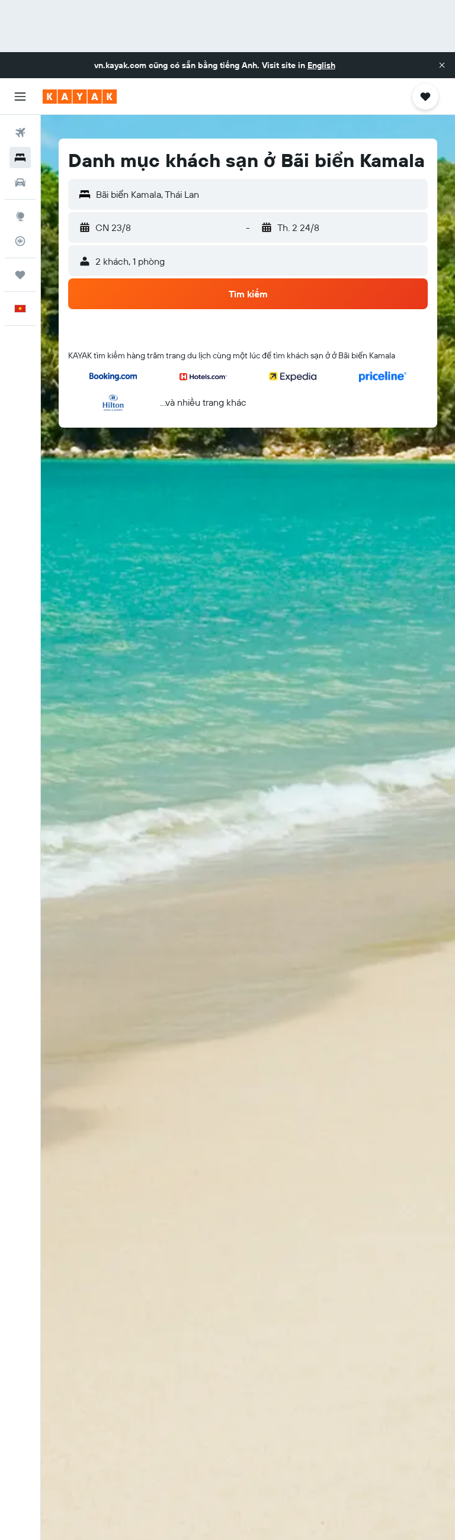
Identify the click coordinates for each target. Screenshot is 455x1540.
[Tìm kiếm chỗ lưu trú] (20, 157)
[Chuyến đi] (20, 275)
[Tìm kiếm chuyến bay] (20, 133)
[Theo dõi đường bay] (20, 241)
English (321, 65)
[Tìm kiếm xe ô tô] (20, 182)
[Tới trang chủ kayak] (80, 96)
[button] (442, 65)
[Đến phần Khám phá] (20, 216)
